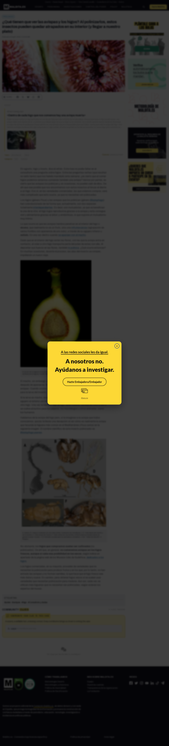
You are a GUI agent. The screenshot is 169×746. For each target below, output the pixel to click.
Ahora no (84, 398)
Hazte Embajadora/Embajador (84, 381)
